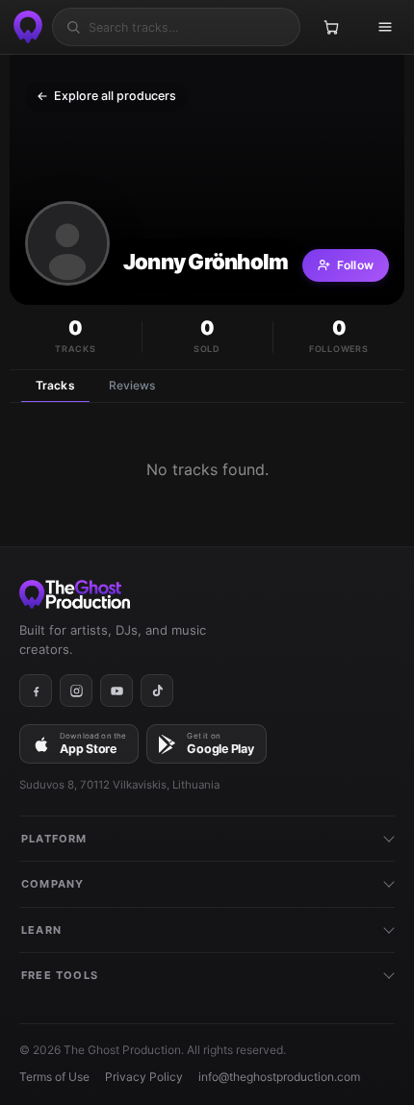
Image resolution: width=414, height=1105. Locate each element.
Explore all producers (106, 95)
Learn (41, 930)
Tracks (55, 385)
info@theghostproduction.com (279, 1076)
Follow (355, 265)
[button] (67, 243)
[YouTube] (116, 690)
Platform (54, 838)
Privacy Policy (144, 1076)
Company (52, 884)
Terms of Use (54, 1076)
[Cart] (331, 27)
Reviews (132, 385)
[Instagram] (76, 690)
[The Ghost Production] (25, 27)
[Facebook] (35, 690)
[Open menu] (385, 27)
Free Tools (59, 975)
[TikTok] (157, 690)
